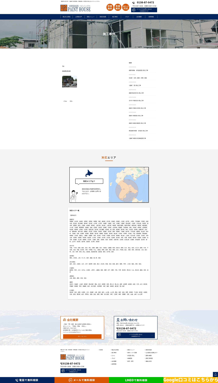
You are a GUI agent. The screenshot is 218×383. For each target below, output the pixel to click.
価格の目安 (149, 361)
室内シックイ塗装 (132, 352)
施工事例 (114, 16)
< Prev (65, 101)
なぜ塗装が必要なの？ (152, 352)
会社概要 (139, 16)
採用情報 (151, 16)
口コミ (113, 355)
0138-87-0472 (145, 2)
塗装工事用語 (149, 358)
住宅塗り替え (131, 355)
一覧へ (71, 101)
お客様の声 (78, 16)
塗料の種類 (149, 355)
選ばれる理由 (66, 16)
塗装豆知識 (103, 16)
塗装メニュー (91, 16)
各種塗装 (129, 358)
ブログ (127, 16)
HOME (101, 350)
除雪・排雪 (130, 361)
